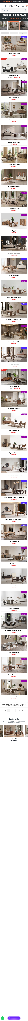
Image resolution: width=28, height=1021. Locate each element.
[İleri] (22, 710)
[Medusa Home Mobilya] (14, 6)
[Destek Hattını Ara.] (5, 5)
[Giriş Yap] (23, 5)
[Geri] (5, 710)
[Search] (25, 10)
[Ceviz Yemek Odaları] (14, 25)
